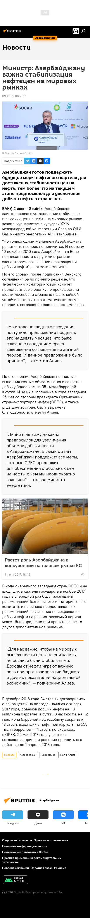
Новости (9, 754)
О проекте (9, 840)
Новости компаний (15, 868)
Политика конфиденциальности (24, 846)
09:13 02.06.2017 (14, 96)
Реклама (60, 868)
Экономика (48, 754)
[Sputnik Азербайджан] (13, 33)
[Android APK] (15, 880)
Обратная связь (41, 868)
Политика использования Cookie (25, 852)
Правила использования (51, 840)
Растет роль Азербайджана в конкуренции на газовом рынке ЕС (43, 562)
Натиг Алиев (67, 754)
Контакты (25, 840)
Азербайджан (28, 754)
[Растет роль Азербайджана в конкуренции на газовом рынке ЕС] (45, 526)
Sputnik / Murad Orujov (19, 153)
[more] (82, 574)
